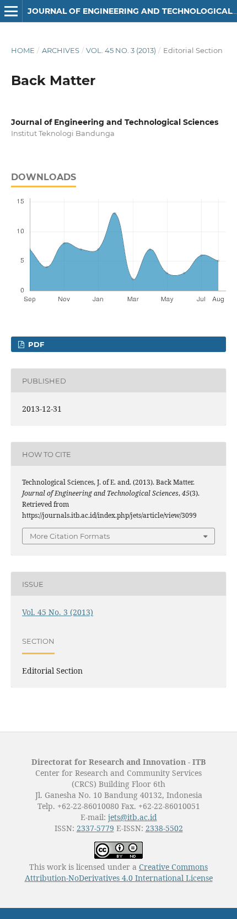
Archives (60, 50)
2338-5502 (164, 828)
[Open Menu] (11, 11)
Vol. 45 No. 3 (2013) (121, 50)
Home (23, 50)
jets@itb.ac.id (132, 817)
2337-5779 (95, 828)
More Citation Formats (70, 536)
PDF (35, 344)
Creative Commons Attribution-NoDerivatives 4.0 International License (119, 872)
